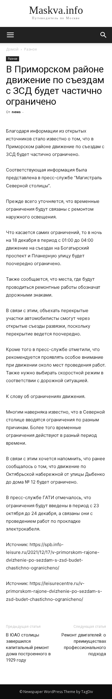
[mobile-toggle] (10, 35)
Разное (30, 49)
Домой (12, 49)
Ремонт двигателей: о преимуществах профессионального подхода (84, 644)
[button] (103, 35)
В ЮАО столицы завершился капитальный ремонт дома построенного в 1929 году (28, 647)
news (16, 112)
